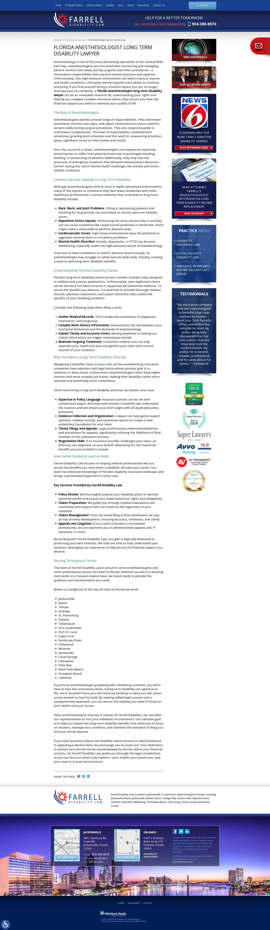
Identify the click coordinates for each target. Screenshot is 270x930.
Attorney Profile (74, 5)
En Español (202, 5)
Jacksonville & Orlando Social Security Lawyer (70, 40)
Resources (143, 5)
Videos (130, 5)
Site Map (147, 903)
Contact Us (159, 5)
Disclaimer (133, 903)
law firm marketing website (114, 921)
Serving (110, 5)
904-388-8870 (204, 23)
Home (58, 5)
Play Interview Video (194, 147)
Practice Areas (94, 5)
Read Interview (194, 213)
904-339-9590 (96, 861)
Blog (120, 5)
